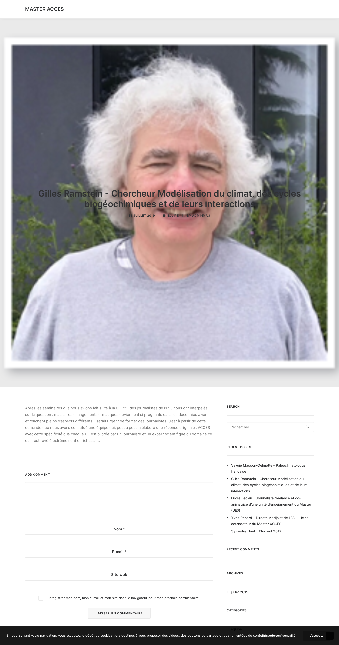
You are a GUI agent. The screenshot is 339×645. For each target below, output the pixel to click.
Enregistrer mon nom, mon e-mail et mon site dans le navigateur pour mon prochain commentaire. (123, 598)
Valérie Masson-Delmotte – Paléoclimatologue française (268, 468)
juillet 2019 (239, 592)
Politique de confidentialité (277, 635)
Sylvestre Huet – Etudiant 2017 (256, 531)
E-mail (119, 551)
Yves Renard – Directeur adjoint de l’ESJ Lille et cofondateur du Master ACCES (269, 521)
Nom (119, 529)
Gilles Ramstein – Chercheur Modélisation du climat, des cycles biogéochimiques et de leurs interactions (269, 485)
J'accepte (316, 635)
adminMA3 (201, 215)
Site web (119, 574)
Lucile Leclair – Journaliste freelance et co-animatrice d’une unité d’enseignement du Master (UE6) (271, 504)
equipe (173, 215)
